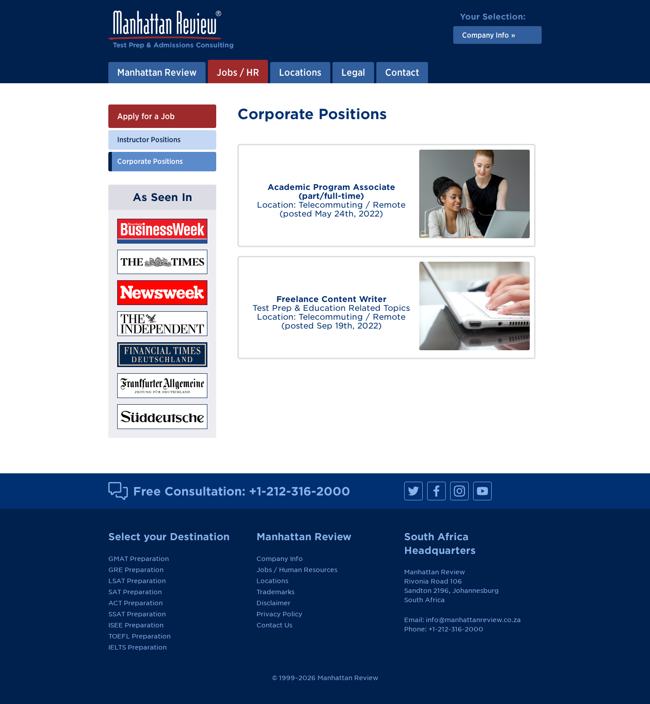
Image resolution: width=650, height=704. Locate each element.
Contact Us (274, 625)
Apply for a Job (146, 116)
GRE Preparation (136, 569)
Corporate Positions (150, 161)
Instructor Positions (148, 139)
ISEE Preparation (136, 625)
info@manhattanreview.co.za (473, 619)
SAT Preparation (135, 592)
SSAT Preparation (137, 614)
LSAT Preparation (137, 580)
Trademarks (275, 592)
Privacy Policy (279, 614)
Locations (272, 580)
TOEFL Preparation (139, 636)
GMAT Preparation (138, 558)
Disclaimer (273, 603)
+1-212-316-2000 (299, 491)
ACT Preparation (135, 603)
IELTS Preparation (137, 647)
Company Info (279, 558)
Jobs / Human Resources (296, 569)
